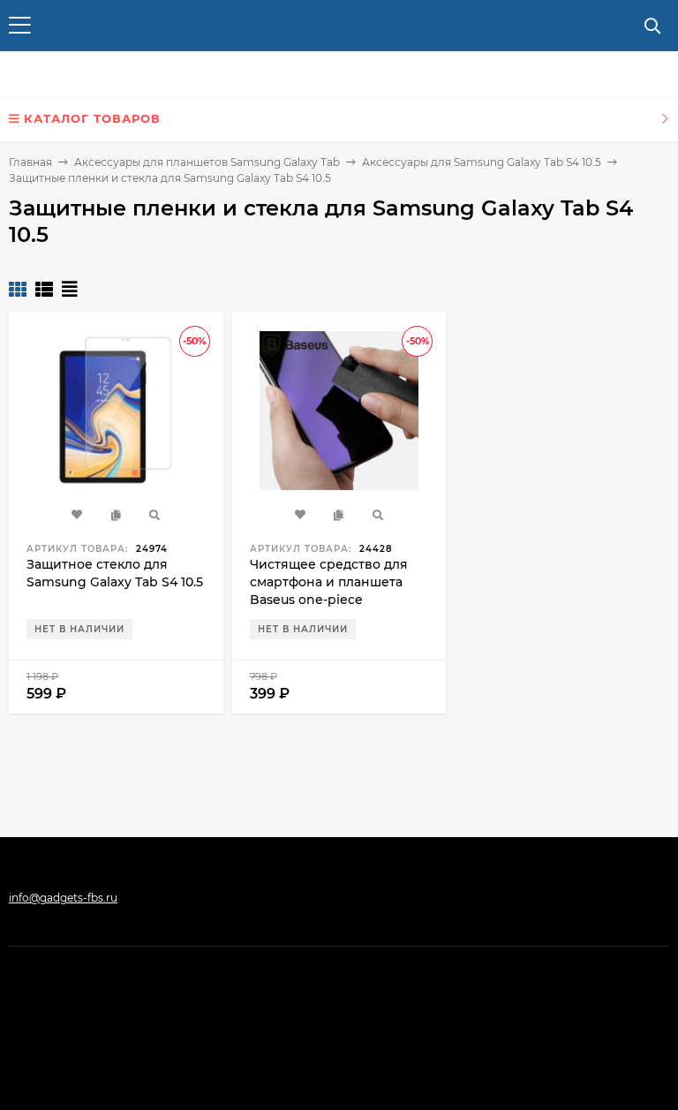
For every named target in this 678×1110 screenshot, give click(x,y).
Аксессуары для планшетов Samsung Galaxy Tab (207, 162)
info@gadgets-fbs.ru (63, 897)
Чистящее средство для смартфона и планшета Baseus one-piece (329, 582)
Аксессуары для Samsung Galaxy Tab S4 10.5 (481, 162)
